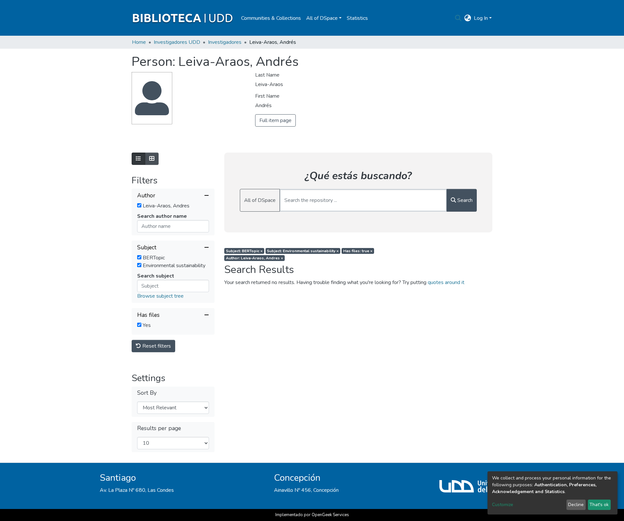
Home (139, 42)
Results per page (159, 428)
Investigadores (224, 42)
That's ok (599, 505)
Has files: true (357, 251)
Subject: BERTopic (244, 251)
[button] (468, 18)
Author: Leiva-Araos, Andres (254, 258)
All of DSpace (260, 200)
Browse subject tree (160, 296)
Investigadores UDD (177, 42)
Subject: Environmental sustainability (303, 251)
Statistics (357, 18)
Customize (502, 505)
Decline (576, 505)
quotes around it (446, 282)
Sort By (147, 393)
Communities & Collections (271, 18)
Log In (481, 18)
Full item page (275, 120)
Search (464, 200)
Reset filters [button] (156, 346)
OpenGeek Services (330, 515)
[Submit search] (458, 18)
